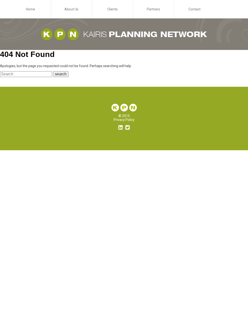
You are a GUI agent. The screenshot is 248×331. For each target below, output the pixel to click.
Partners (153, 9)
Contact (194, 9)
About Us (71, 9)
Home (30, 9)
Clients (112, 9)
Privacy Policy (124, 120)
